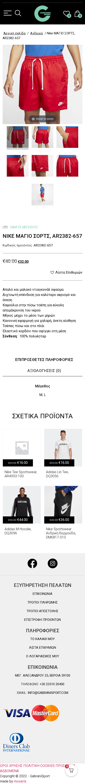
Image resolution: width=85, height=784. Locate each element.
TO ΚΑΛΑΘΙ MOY (42, 639)
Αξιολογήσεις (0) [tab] (44, 370)
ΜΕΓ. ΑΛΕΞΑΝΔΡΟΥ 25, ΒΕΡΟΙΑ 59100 (42, 675)
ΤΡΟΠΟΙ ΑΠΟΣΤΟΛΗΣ (42, 611)
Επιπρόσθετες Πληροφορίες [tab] (44, 359)
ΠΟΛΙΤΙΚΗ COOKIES (39, 766)
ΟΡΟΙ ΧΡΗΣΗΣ (11, 766)
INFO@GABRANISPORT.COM (47, 693)
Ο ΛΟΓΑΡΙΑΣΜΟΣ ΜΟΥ (42, 656)
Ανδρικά (36, 33)
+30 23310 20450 (51, 684)
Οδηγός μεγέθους (23, 227)
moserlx (20, 781)
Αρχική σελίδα (14, 33)
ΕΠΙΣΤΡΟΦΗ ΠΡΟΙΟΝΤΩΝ (42, 620)
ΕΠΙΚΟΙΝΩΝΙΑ (42, 594)
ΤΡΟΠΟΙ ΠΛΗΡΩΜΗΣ (42, 602)
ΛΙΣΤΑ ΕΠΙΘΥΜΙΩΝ (42, 648)
